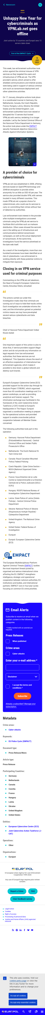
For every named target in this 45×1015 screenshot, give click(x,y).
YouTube (32, 930)
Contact (30, 1011)
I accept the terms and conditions (22, 686)
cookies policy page (18, 981)
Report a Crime (16, 891)
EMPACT (33, 126)
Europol (10, 1011)
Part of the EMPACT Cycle (21, 53)
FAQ (33, 891)
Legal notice (9, 909)
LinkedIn (21, 930)
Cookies (8, 911)
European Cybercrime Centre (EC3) (24, 826)
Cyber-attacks (18, 654)
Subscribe (22, 696)
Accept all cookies (18, 996)
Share (40, 5)
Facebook (24, 930)
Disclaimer (12, 677)
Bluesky (28, 930)
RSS (13, 930)
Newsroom (10, 5)
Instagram (17, 930)
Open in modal (23, 151)
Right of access (10, 914)
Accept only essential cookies (23, 1002)
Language (36, 1011)
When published (19, 641)
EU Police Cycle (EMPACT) (20, 741)
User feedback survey (22, 899)
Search (24, 1011)
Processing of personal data (15, 917)
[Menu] (42, 1011)
